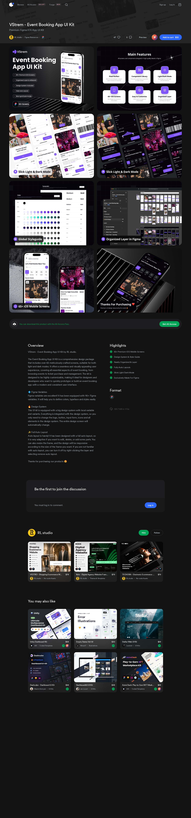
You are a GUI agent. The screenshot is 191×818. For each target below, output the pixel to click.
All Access (36, 4)
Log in (172, 4)
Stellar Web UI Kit (129, 641)
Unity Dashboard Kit (38, 641)
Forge (54, 4)
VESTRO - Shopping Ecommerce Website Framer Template (46, 574)
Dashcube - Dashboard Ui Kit (42, 685)
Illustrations (93, 646)
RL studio (18, 37)
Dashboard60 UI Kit (84, 685)
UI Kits (137, 646)
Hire (144, 532)
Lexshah (129, 646)
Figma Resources (31, 37)
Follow (157, 532)
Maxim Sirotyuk (40, 689)
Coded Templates (45, 646)
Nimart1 (83, 646)
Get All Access (169, 324)
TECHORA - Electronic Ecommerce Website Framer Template (138, 574)
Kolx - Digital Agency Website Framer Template (92, 574)
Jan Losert (84, 689)
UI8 (35, 646)
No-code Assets (50, 578)
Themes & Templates (97, 578)
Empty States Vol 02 (84, 641)
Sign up (162, 4)
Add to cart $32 (171, 37)
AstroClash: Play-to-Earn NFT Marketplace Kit (138, 685)
